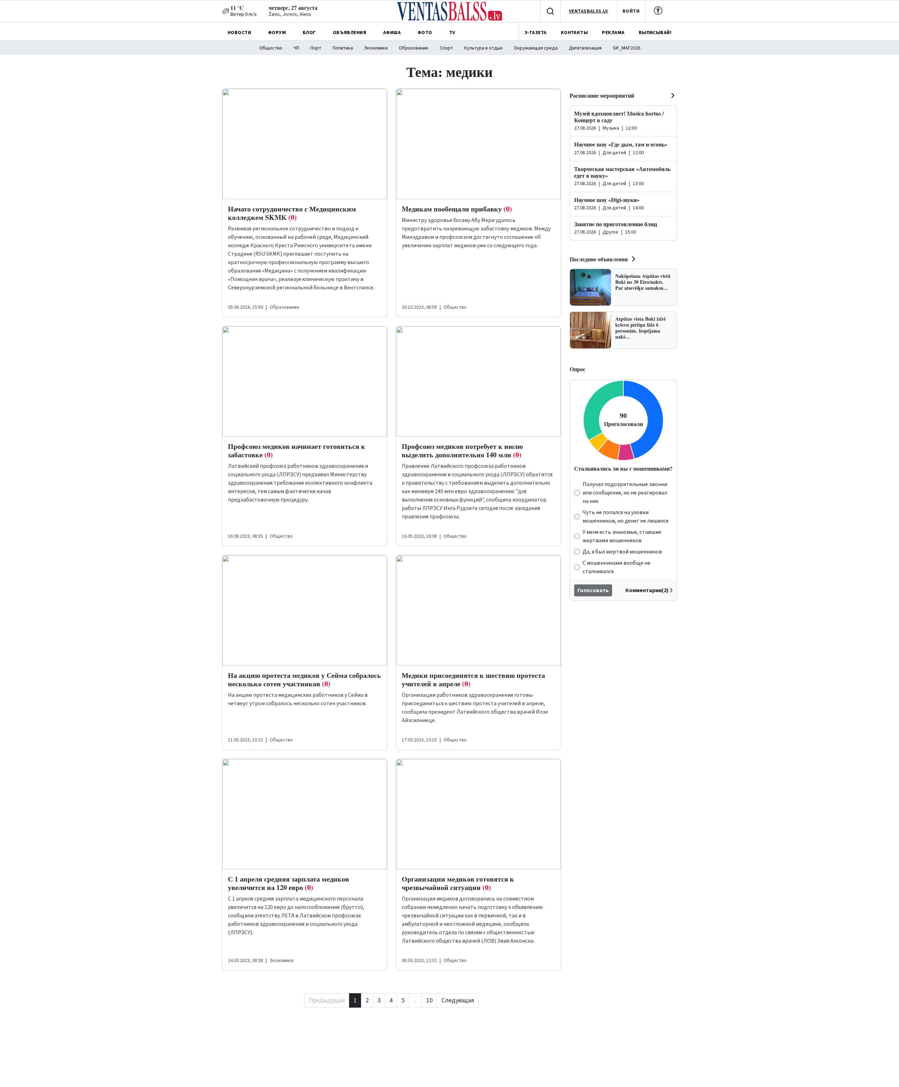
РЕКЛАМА (613, 32)
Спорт (446, 48)
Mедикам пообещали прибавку (457, 209)
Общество (270, 48)
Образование (413, 48)
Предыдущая (327, 1000)
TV (452, 32)
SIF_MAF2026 (626, 48)
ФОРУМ (277, 32)
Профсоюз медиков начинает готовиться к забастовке (296, 450)
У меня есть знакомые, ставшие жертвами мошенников (622, 536)
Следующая (457, 1000)
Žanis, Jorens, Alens (290, 14)
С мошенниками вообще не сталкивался (616, 567)
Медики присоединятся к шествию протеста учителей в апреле (473, 679)
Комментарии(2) (647, 590)
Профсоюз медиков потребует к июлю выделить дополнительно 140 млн (462, 450)
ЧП (296, 48)
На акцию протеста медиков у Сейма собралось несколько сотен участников (304, 679)
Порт (315, 48)
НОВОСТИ (239, 32)
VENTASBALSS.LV (588, 11)
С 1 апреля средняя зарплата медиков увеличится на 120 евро (288, 883)
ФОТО (425, 32)
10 (429, 1000)
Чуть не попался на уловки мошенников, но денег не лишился (625, 517)
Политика (343, 48)
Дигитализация (585, 48)
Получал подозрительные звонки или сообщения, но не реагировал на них (625, 492)
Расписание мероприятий (602, 95)
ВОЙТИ (631, 11)
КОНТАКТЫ (574, 32)
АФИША (392, 32)
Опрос (577, 369)
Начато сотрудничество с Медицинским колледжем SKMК (292, 213)
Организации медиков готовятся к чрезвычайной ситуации (458, 883)
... (415, 1000)
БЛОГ (309, 32)
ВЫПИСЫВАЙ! (655, 32)
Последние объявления (599, 259)
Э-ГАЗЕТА (535, 32)
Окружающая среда (536, 48)
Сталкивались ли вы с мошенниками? (623, 468)
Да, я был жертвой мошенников (622, 552)
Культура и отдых (483, 48)
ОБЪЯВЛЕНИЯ (349, 32)
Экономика (376, 48)
